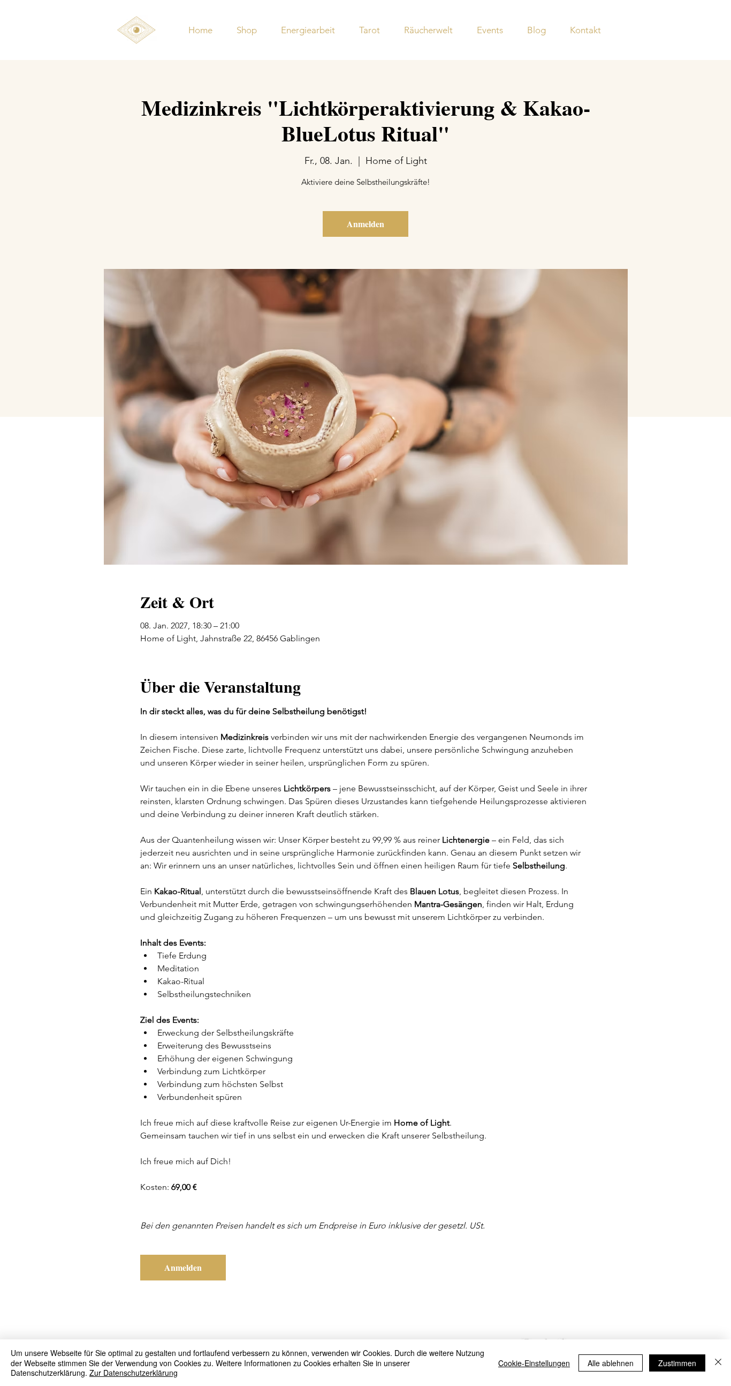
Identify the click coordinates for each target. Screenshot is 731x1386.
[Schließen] (718, 1362)
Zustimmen (677, 1363)
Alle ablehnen (611, 1363)
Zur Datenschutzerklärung (133, 1372)
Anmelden (365, 224)
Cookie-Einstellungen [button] (534, 1363)
